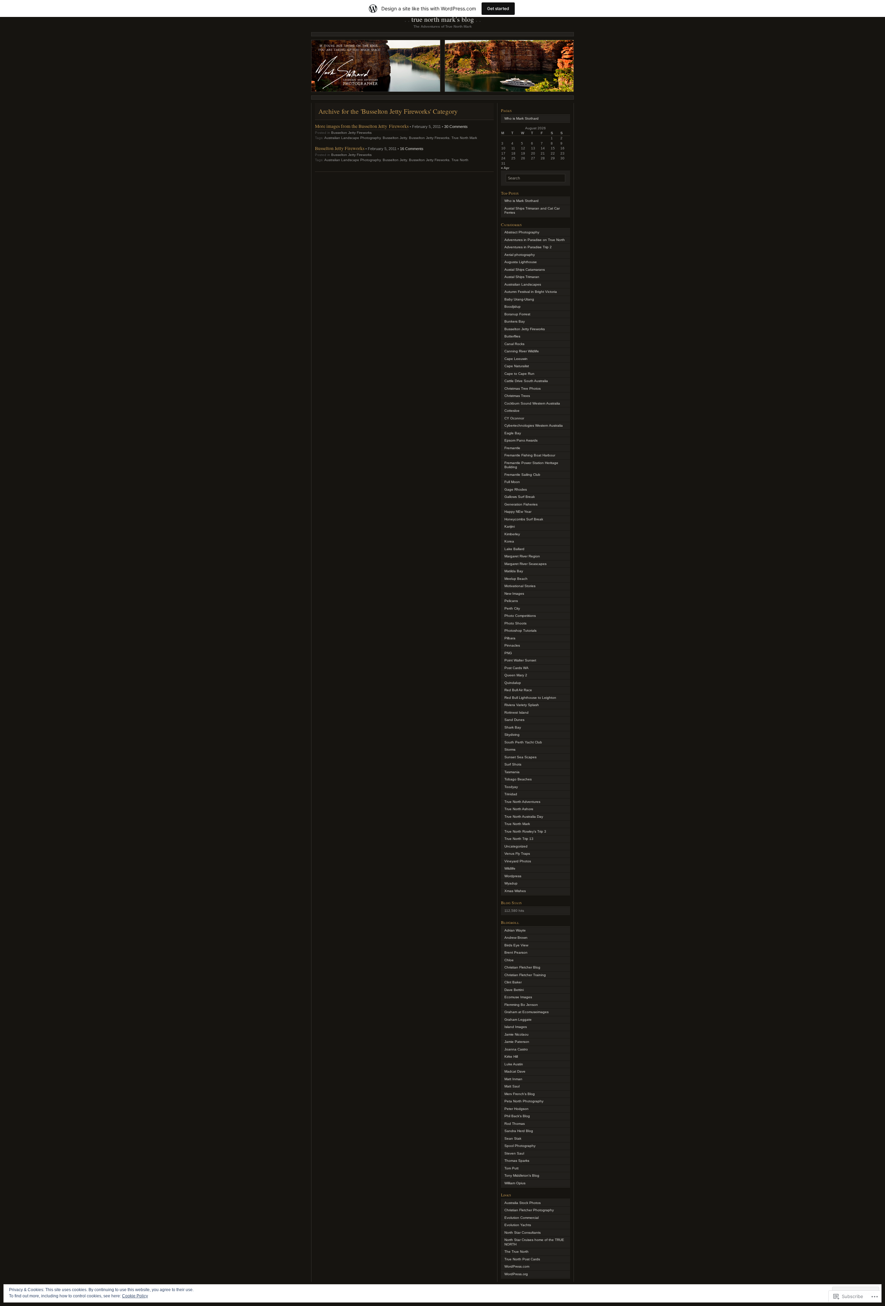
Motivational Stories (519, 586)
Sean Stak (512, 1138)
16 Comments (411, 149)
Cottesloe (512, 411)
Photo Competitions (520, 616)
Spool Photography (519, 1146)
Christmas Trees (517, 396)
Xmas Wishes (515, 891)
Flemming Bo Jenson (521, 1005)
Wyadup (511, 883)
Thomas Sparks (516, 1161)
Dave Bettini (514, 990)
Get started (498, 8)
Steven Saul (514, 1153)
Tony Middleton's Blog (521, 1175)
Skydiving (512, 735)
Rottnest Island (516, 712)
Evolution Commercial (521, 1218)
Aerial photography (519, 255)
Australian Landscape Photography (352, 138)
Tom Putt (511, 1168)
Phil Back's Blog (517, 1116)
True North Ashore (518, 809)
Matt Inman (513, 1079)
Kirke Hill (511, 1056)
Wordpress (512, 876)
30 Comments (456, 126)
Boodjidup (512, 306)
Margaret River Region (522, 556)
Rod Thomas (514, 1124)
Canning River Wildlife (521, 351)
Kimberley (512, 534)
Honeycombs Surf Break (523, 519)
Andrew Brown (516, 937)
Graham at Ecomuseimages (526, 1012)
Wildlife (509, 868)
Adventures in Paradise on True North (534, 240)
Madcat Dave (514, 1071)
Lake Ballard (514, 549)
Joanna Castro (516, 1049)
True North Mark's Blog (442, 19)
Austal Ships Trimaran (521, 277)
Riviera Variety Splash (521, 705)
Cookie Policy (135, 1296)
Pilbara (509, 638)
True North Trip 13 (518, 839)
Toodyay (511, 787)
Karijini (509, 526)
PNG (508, 653)
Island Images (515, 1027)
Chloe (509, 960)
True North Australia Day (523, 816)
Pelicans (511, 601)
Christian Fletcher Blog (522, 967)
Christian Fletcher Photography (529, 1210)
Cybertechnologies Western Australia (533, 425)
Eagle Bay (512, 433)
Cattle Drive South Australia (526, 381)
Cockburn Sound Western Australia (532, 403)
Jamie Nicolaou (516, 1034)
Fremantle (512, 448)
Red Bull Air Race (518, 690)
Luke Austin (513, 1064)
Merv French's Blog (519, 1094)
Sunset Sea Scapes (520, 757)
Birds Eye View (516, 945)
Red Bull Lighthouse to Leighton (530, 698)
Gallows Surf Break (519, 497)
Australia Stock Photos (522, 1203)
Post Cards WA (516, 668)
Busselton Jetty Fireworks (351, 133)
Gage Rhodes (515, 489)
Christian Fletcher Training (525, 975)
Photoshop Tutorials (520, 630)
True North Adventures (522, 802)
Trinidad (510, 794)
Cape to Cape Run (519, 374)
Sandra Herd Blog (518, 1131)
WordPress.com (516, 1266)
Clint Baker (513, 982)
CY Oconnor (514, 418)
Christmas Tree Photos (522, 388)
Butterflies (512, 336)
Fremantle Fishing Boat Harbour (529, 455)
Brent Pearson (516, 952)
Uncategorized (516, 846)
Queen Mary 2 (515, 675)
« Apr (505, 168)
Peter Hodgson (516, 1109)
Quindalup (512, 683)
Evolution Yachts (517, 1225)
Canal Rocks (514, 344)
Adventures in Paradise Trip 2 (528, 247)
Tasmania (512, 772)
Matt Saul (512, 1086)
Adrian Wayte (515, 930)
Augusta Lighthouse (520, 262)
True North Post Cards (522, 1259)
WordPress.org (516, 1274)
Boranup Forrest (517, 314)
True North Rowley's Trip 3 (525, 831)
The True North (516, 1251)
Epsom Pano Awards (521, 440)
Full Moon (512, 482)
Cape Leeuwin (516, 359)
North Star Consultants (522, 1232)
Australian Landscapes (522, 284)
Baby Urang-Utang (519, 299)
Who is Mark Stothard (521, 118)
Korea (509, 541)
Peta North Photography (523, 1101)
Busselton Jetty (395, 138)
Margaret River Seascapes (525, 564)
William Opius (514, 1183)
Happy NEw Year (517, 511)
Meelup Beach (516, 579)
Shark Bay (512, 727)
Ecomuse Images (518, 997)
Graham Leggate (518, 1019)
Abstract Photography (521, 232)
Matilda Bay (513, 571)
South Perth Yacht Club (523, 742)
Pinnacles (512, 645)
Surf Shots (512, 764)
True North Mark (464, 138)
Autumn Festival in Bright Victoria (530, 292)
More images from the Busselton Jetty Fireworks (362, 126)
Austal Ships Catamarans (524, 269)
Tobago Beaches (518, 779)
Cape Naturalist (516, 366)
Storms (509, 749)
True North (459, 160)
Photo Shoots (515, 623)
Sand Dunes (514, 720)
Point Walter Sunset (520, 660)
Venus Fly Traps (517, 853)
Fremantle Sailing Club (522, 474)
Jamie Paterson (516, 1042)
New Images (514, 593)
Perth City (512, 608)
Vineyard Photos (517, 861)
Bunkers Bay (514, 321)
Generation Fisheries (521, 504)
